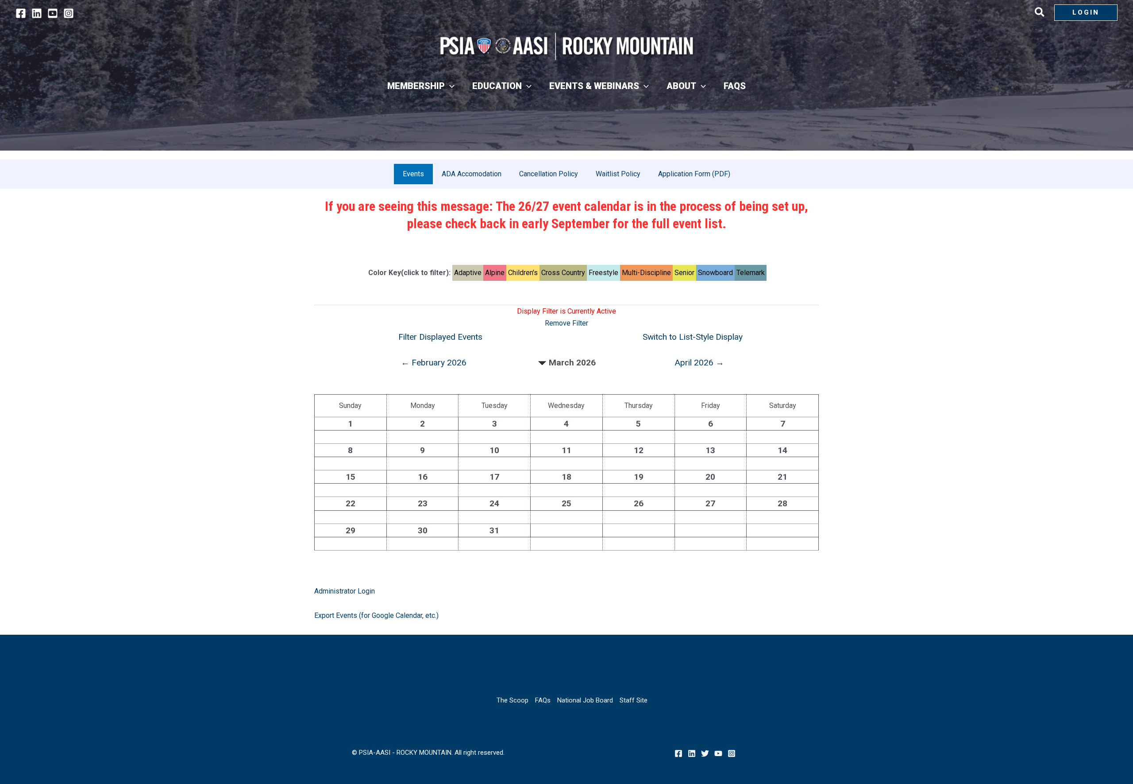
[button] (1040, 14)
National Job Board (585, 700)
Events (413, 174)
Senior (684, 272)
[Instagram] (68, 13)
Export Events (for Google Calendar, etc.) (376, 615)
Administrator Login (344, 591)
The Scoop (512, 700)
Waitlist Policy (618, 174)
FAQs (543, 700)
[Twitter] (705, 753)
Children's (523, 272)
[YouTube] (52, 13)
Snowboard (715, 272)
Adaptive (468, 272)
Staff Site (633, 700)
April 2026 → (699, 362)
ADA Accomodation (471, 174)
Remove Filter (566, 323)
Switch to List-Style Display (693, 337)
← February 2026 (433, 362)
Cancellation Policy (548, 174)
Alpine (495, 272)
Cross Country (563, 272)
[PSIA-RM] (566, 46)
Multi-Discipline (646, 272)
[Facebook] (20, 13)
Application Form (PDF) (694, 174)
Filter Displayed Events (440, 337)
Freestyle (603, 272)
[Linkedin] (36, 13)
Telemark (750, 272)
